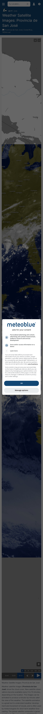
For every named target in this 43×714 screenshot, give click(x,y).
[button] (21, 351)
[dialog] (21, 357)
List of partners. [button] (33, 364)
